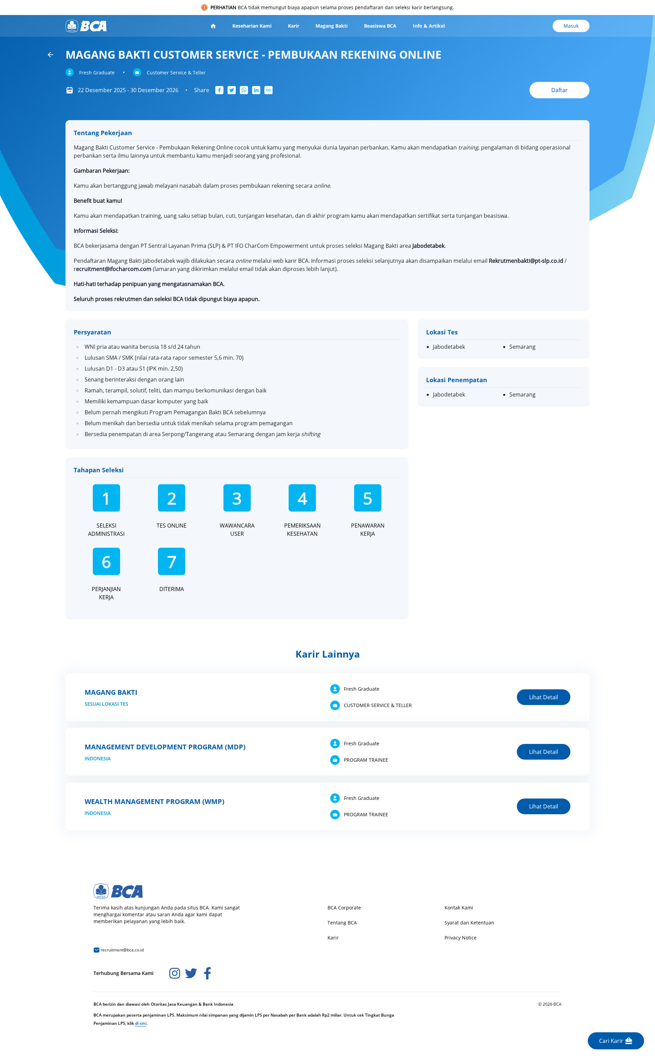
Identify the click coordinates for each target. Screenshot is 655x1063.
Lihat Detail (543, 697)
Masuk (571, 26)
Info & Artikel (429, 26)
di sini (140, 1023)
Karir (293, 26)
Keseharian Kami (252, 26)
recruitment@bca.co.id (122, 950)
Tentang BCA (342, 922)
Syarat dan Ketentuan (469, 922)
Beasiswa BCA (380, 26)
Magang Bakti (332, 26)
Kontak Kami (459, 907)
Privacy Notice (461, 937)
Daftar (559, 90)
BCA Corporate (344, 907)
